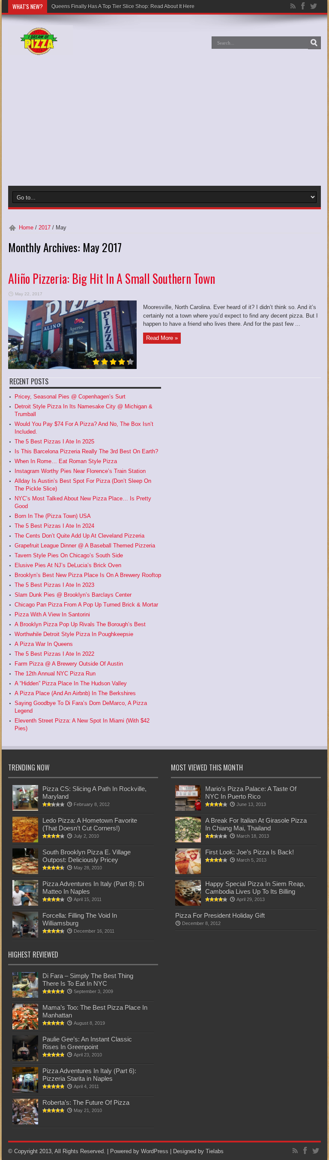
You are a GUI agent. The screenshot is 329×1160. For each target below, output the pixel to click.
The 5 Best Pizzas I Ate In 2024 (54, 526)
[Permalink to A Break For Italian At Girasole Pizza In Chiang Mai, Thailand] (188, 840)
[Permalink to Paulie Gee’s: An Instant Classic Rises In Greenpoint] (25, 1059)
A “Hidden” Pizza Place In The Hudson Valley (71, 683)
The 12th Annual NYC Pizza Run (55, 673)
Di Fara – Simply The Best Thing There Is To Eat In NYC (87, 979)
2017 (45, 227)
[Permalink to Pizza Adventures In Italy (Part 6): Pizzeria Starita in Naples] (25, 1091)
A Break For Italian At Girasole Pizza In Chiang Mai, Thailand (256, 824)
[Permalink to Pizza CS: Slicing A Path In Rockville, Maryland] (25, 809)
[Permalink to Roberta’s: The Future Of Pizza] (25, 1122)
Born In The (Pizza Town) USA (53, 516)
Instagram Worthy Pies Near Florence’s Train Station (80, 471)
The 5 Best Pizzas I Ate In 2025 (54, 441)
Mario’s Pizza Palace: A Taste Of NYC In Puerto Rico (250, 792)
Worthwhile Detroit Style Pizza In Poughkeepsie (74, 634)
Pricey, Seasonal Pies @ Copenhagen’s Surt (70, 396)
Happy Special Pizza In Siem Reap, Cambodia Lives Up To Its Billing (255, 887)
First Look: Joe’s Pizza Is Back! (249, 852)
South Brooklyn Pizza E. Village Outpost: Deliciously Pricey (86, 855)
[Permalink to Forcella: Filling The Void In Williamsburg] (25, 935)
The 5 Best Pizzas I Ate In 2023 (54, 585)
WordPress (154, 1151)
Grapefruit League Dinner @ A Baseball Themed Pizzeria (85, 545)
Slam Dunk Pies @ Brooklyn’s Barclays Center (73, 595)
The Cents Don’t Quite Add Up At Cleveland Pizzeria (79, 535)
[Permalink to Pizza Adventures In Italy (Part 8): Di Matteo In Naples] (25, 904)
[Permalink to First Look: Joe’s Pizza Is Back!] (188, 872)
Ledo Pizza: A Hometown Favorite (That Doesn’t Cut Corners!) (89, 824)
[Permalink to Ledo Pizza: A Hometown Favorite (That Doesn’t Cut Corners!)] (25, 840)
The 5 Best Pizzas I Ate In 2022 (54, 654)
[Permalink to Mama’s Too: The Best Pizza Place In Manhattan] (25, 1027)
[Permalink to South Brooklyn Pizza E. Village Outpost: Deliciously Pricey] (25, 872)
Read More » (162, 338)
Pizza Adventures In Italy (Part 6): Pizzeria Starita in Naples (89, 1074)
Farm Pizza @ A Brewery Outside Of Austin (69, 663)
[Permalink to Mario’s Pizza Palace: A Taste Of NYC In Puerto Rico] (188, 809)
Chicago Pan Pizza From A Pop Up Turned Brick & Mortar (86, 604)
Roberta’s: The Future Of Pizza (85, 1102)
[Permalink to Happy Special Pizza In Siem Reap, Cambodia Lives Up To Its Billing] (188, 904)
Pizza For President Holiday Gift (220, 915)
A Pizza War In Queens (44, 644)
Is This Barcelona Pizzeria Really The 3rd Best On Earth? (86, 451)
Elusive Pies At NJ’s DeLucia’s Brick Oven (68, 565)
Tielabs (215, 1151)
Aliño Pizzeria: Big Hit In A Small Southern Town (111, 278)
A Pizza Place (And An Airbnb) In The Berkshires (75, 693)
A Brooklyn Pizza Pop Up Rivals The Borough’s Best (80, 624)
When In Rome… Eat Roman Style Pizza (66, 461)
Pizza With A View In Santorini (52, 614)
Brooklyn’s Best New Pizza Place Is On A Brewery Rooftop (88, 575)
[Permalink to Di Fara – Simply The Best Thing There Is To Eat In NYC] (25, 996)
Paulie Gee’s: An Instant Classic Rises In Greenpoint (87, 1042)
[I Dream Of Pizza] (40, 49)
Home (26, 227)
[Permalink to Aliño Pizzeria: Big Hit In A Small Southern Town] (72, 367)
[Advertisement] (97, 121)
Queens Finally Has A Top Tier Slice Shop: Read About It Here (122, 6)
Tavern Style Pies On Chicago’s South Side (69, 555)
